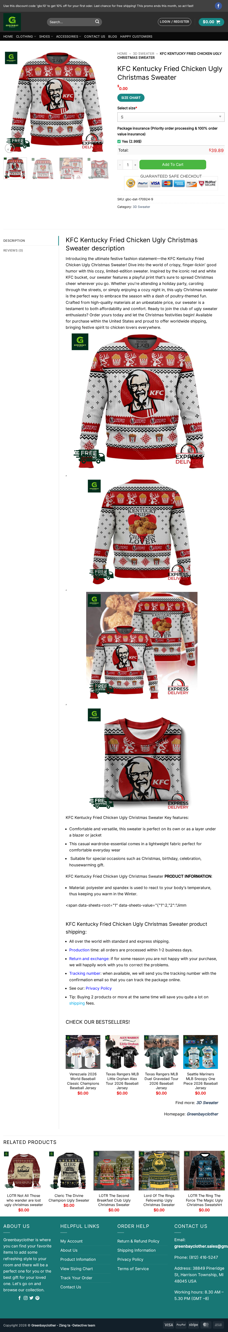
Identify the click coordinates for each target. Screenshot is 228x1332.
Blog (112, 36)
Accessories (67, 36)
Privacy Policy (130, 1259)
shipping (77, 1003)
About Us (68, 1250)
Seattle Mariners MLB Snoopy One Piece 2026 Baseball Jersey (200, 1081)
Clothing (24, 36)
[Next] (103, 101)
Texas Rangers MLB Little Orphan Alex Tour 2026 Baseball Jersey (122, 1081)
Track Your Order (76, 1277)
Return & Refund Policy (138, 1241)
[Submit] (97, 22)
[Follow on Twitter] (31, 1298)
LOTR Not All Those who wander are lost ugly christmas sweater (23, 1200)
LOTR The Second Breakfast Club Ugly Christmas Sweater (114, 1200)
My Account (71, 1241)
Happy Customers (136, 36)
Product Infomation (78, 1259)
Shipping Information (136, 1250)
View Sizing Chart (76, 1268)
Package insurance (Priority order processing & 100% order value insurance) (167, 131)
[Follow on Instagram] (26, 1298)
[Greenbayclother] (21, 22)
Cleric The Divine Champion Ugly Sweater (69, 1197)
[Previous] (11, 101)
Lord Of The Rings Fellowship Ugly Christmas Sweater (159, 1200)
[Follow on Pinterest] (37, 1298)
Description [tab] (14, 240)
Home (8, 36)
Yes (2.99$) (132, 141)
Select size (127, 108)
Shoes (44, 36)
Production (79, 950)
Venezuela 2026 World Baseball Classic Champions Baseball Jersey (83, 1081)
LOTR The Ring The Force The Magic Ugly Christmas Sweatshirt (204, 1200)
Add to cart (172, 164)
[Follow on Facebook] (218, 6)
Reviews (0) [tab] (13, 250)
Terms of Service (133, 1268)
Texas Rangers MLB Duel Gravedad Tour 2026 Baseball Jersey (161, 1081)
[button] (174, 22)
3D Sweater (143, 54)
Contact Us (94, 36)
